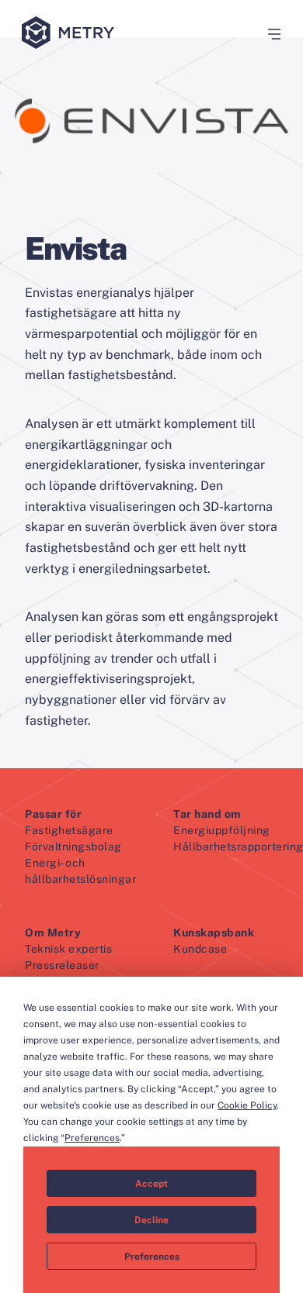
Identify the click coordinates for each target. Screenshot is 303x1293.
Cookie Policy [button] (247, 1105)
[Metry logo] (71, 33)
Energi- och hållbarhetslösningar (80, 871)
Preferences (151, 1256)
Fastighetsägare (69, 830)
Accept (151, 1183)
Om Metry (53, 932)
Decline (151, 1220)
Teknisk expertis (68, 949)
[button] (268, 34)
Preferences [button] (92, 1138)
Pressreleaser (62, 965)
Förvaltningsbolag (73, 846)
